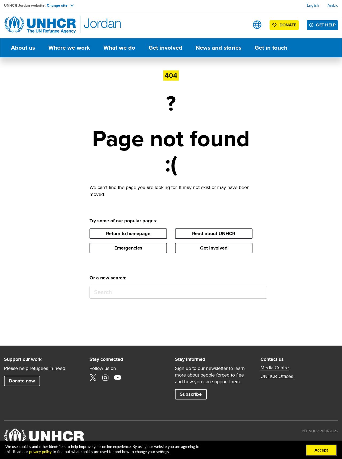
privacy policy (40, 452)
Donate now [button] (22, 380)
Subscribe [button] (193, 394)
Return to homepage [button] (128, 233)
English (313, 5)
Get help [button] (326, 25)
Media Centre (275, 368)
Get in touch (271, 47)
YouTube (117, 377)
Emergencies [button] (128, 247)
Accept (321, 450)
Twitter (93, 377)
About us (23, 47)
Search (260, 292)
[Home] (41, 24)
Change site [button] (57, 5)
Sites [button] (257, 24)
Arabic (333, 5)
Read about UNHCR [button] (213, 233)
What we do (119, 47)
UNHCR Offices (277, 376)
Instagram (105, 377)
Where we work (69, 47)
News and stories (218, 47)
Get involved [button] (214, 247)
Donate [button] (287, 25)
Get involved (165, 47)
